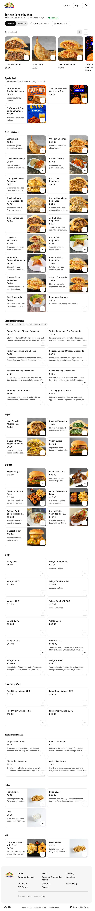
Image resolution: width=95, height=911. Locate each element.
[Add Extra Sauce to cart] (84, 803)
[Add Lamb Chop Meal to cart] (84, 483)
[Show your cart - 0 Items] (86, 5)
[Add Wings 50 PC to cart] (42, 652)
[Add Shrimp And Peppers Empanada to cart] (42, 269)
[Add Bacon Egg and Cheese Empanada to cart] (42, 343)
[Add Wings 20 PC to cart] (42, 632)
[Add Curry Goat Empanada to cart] (84, 190)
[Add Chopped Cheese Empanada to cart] (42, 190)
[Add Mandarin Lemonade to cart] (42, 773)
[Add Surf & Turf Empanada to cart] (84, 249)
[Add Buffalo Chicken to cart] (84, 170)
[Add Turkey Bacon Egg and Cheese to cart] (42, 362)
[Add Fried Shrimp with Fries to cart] (42, 503)
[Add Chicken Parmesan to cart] (42, 170)
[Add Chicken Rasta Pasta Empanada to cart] (42, 210)
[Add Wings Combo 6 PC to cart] (84, 573)
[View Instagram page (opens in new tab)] (9, 907)
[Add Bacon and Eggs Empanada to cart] (84, 382)
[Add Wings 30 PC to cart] (84, 632)
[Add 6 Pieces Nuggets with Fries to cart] (42, 854)
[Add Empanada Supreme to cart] (84, 308)
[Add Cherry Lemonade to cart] (84, 773)
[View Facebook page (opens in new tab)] (5, 907)
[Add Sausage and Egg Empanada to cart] (42, 382)
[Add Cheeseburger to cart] (42, 542)
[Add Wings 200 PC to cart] (84, 672)
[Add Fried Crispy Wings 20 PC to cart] (84, 722)
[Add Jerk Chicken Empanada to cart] (84, 229)
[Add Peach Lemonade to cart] (84, 753)
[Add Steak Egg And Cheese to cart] (84, 402)
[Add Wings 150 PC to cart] (42, 672)
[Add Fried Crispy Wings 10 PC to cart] (84, 702)
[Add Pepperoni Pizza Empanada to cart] (84, 269)
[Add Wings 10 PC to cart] (42, 593)
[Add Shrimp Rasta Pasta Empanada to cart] (84, 210)
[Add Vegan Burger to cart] (84, 452)
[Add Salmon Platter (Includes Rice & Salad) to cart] (42, 522)
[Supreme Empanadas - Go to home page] (9, 5)
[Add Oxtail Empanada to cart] (26, 57)
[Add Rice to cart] (42, 823)
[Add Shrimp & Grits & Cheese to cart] (42, 402)
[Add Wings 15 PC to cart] (42, 612)
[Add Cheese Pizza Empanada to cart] (42, 289)
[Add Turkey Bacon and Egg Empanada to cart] (84, 343)
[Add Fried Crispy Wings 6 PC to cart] (42, 702)
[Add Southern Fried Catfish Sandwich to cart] (42, 100)
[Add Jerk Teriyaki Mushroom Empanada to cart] (42, 432)
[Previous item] (79, 32)
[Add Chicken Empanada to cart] (84, 150)
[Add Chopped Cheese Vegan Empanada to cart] (42, 452)
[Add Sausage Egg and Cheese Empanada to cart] (84, 362)
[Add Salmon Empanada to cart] (79, 57)
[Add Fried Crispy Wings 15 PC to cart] (42, 722)
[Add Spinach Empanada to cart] (84, 432)
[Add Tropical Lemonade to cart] (42, 753)
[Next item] (85, 32)
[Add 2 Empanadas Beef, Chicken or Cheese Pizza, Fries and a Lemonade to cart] (84, 100)
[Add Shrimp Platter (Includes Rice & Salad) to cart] (84, 522)
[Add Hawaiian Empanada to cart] (42, 249)
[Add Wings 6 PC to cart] (42, 573)
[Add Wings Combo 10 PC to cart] (84, 593)
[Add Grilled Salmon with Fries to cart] (84, 503)
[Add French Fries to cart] (42, 803)
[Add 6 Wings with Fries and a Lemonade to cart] (42, 120)
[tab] (10, 23)
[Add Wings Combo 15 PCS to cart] (84, 612)
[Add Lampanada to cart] (52, 57)
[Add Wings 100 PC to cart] (84, 652)
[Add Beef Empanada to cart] (42, 308)
